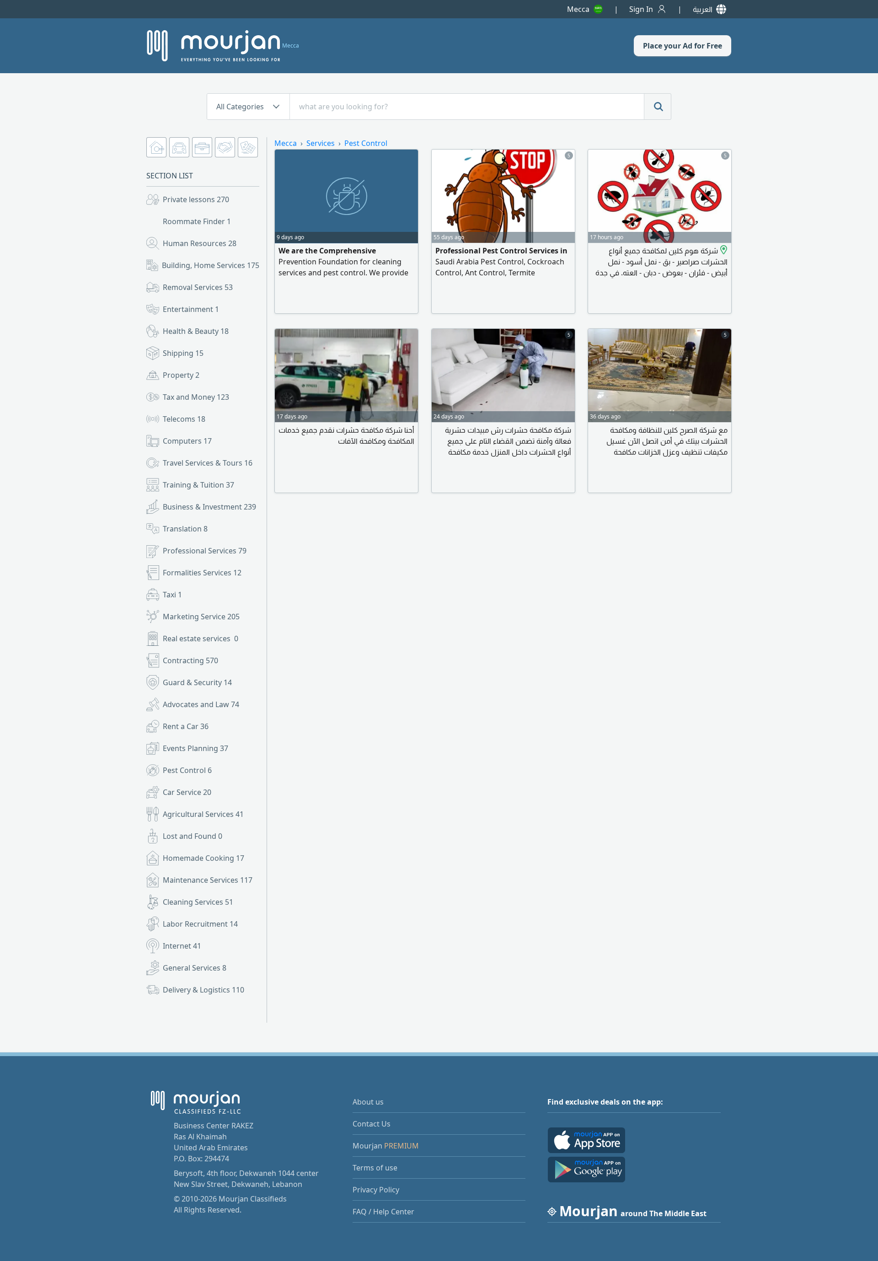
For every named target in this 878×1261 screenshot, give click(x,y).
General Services (194, 968)
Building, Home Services (210, 265)
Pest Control (187, 770)
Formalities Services (202, 573)
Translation (185, 529)
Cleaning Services (198, 902)
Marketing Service (201, 617)
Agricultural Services (203, 814)
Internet (182, 946)
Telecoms (184, 419)
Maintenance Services (207, 880)
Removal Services (198, 287)
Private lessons (196, 199)
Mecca (578, 9)
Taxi (172, 595)
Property (181, 375)
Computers (187, 441)
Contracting (190, 660)
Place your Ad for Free (682, 46)
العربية (702, 9)
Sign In (641, 9)
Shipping (183, 353)
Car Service (187, 792)
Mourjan (386, 1146)
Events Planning (195, 748)
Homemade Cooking (203, 858)
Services (320, 143)
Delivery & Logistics (203, 990)
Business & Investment (209, 507)
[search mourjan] (657, 106)
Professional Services (204, 551)
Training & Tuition (198, 485)
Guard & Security (197, 682)
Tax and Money (196, 397)
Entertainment (191, 309)
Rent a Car (186, 726)
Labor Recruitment (200, 924)
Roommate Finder (197, 221)
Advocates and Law (201, 704)
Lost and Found (192, 836)
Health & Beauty (196, 331)
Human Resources (199, 243)
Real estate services (200, 638)
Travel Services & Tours (207, 463)
